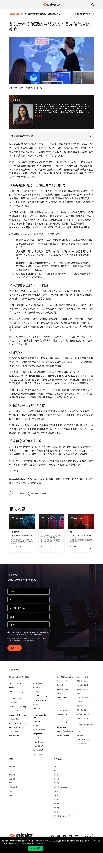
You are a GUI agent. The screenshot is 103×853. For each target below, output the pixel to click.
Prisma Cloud (54, 376)
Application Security (64, 689)
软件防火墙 (36, 692)
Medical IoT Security (16, 727)
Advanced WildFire (16, 711)
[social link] (52, 836)
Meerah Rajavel (18, 88)
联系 (12, 648)
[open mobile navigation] (10, 5)
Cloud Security (62, 681)
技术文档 (56, 808)
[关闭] (99, 841)
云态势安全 (61, 693)
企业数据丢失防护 (15, 719)
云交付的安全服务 (15, 698)
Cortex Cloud (61, 685)
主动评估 (80, 731)
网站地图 (56, 804)
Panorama (36, 708)
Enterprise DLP (38, 734)
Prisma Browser (38, 742)
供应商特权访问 (82, 718)
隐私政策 (17, 640)
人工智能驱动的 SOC (64, 710)
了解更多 (38, 116)
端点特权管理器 (82, 689)
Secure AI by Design (16, 683)
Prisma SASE (37, 721)
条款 (26, 640)
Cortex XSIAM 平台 (36, 305)
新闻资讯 (12, 795)
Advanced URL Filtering (17, 707)
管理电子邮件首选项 (60, 787)
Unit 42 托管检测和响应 (65, 731)
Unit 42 (56, 812)
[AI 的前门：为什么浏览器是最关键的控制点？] (81, 533)
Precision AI (45, 173)
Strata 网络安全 (36, 376)
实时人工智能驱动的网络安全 (19, 677)
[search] (93, 5)
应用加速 (36, 725)
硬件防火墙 (36, 688)
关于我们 (12, 766)
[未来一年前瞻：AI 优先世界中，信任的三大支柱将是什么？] (51, 533)
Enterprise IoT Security (17, 723)
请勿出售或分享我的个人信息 (63, 816)
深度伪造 (80, 216)
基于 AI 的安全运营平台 (65, 677)
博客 (55, 766)
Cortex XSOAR (62, 723)
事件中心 (56, 783)
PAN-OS (36, 704)
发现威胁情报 (82, 743)
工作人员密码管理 (83, 697)
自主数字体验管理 (39, 729)
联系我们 (12, 775)
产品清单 (56, 791)
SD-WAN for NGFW (40, 700)
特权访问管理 (82, 681)
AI (12, 493)
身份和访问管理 (82, 685)
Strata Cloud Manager (40, 696)
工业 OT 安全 (13, 731)
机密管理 (80, 706)
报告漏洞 (56, 800)
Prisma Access (38, 738)
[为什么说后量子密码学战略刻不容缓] (22, 533)
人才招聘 (12, 771)
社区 (55, 771)
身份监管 (80, 693)
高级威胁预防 (14, 703)
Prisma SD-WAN (38, 746)
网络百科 (56, 779)
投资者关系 (13, 787)
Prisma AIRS (13, 688)
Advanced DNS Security (18, 715)
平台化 (58, 173)
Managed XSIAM (63, 735)
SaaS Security (14, 736)
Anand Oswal (16, 547)
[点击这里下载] (41, 88)
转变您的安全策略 (83, 739)
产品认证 (56, 795)
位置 (10, 791)
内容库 (55, 775)
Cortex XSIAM (62, 715)
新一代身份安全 (82, 677)
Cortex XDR (70, 376)
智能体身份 (81, 702)
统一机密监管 (82, 710)
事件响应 (80, 735)
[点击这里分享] (37, 87)
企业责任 (12, 779)
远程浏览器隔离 (38, 750)
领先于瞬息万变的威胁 (39, 493)
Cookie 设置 (35, 848)
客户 (10, 783)
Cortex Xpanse (62, 727)
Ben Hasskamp (46, 547)
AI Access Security (16, 692)
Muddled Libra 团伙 (19, 227)
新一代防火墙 (37, 683)
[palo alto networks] (51, 4)
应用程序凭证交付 (83, 714)
